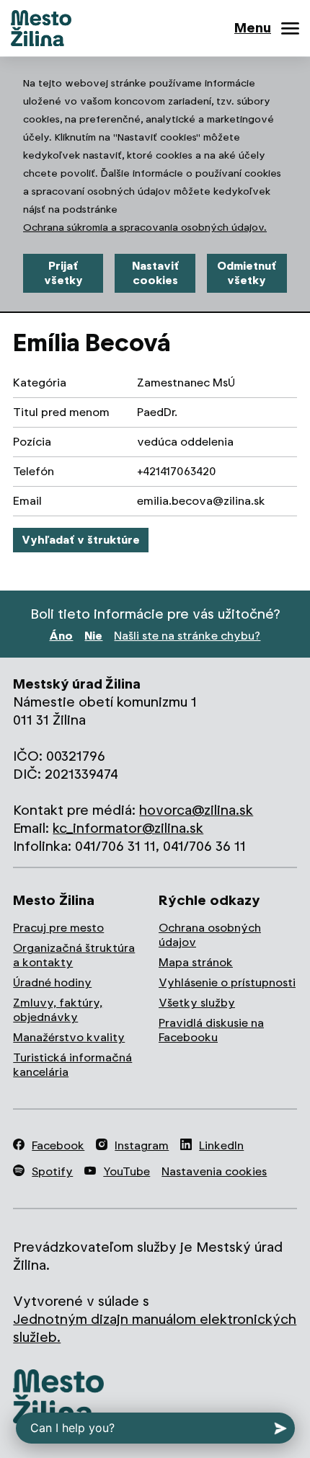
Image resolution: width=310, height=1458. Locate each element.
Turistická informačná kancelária (72, 1064)
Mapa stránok (196, 962)
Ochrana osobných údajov (210, 935)
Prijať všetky (63, 273)
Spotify (52, 1171)
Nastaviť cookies (155, 273)
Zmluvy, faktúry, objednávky (57, 1010)
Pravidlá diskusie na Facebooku (211, 1030)
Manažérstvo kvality (69, 1037)
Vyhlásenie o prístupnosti (227, 982)
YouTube (126, 1171)
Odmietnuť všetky (246, 273)
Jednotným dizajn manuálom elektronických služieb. (154, 1328)
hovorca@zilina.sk (196, 810)
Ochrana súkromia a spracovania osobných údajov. (145, 227)
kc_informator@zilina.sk (128, 828)
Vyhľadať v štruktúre (81, 540)
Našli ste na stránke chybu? (187, 635)
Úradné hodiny (52, 982)
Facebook (58, 1145)
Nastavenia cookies (214, 1171)
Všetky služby (197, 1003)
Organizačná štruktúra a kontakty (74, 955)
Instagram (142, 1145)
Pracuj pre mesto (58, 928)
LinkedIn (221, 1145)
